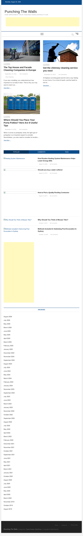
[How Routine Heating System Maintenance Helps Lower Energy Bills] (14, 158)
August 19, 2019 (43, 196)
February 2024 (8, 382)
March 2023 (8, 404)
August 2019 (8, 509)
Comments (41, 152)
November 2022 (9, 411)
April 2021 (7, 465)
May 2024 (7, 375)
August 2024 (8, 364)
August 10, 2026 (43, 164)
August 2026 (8, 316)
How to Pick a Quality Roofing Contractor (53, 192)
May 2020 (7, 491)
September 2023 (9, 393)
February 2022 (8, 440)
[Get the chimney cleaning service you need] (61, 51)
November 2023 (9, 389)
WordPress (38, 529)
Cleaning (7, 64)
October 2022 (8, 415)
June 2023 (7, 400)
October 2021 (8, 451)
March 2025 (8, 342)
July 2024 (7, 367)
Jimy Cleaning (9, 77)
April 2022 (7, 433)
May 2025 (7, 335)
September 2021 (9, 454)
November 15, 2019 (50, 74)
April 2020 (7, 494)
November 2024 (9, 356)
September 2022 (9, 418)
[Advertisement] (42, 21)
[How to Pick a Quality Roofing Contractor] (20, 192)
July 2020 (7, 483)
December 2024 (9, 353)
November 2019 (9, 502)
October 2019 (8, 505)
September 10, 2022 (10, 74)
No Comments (23, 74)
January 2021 (8, 473)
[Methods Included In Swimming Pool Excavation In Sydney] (20, 229)
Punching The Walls (21, 11)
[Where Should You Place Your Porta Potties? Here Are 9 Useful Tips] (22, 103)
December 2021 (9, 444)
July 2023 (7, 396)
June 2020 (7, 487)
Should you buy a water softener (50, 170)
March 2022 (8, 436)
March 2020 (8, 498)
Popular (16, 152)
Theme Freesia (30, 529)
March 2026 (8, 327)
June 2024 (7, 371)
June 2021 (7, 458)
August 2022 (8, 422)
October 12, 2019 (43, 234)
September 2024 (9, 360)
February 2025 (8, 345)
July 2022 (7, 425)
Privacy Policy (74, 525)
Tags (67, 152)
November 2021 (9, 447)
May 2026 (7, 324)
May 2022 (7, 429)
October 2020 (8, 476)
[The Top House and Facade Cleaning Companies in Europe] (22, 50)
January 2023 (8, 407)
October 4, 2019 (43, 223)
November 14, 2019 (10, 129)
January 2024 (8, 385)
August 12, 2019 (43, 173)
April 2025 (7, 338)
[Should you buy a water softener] (20, 170)
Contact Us (64, 525)
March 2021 (8, 469)
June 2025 (7, 331)
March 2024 (8, 378)
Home (56, 525)
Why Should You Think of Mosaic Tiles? (53, 220)
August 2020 (8, 480)
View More (10, 88)
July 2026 (7, 320)
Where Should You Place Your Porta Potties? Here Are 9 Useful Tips (20, 123)
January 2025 (8, 349)
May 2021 (7, 462)
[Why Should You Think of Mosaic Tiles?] (17, 220)
